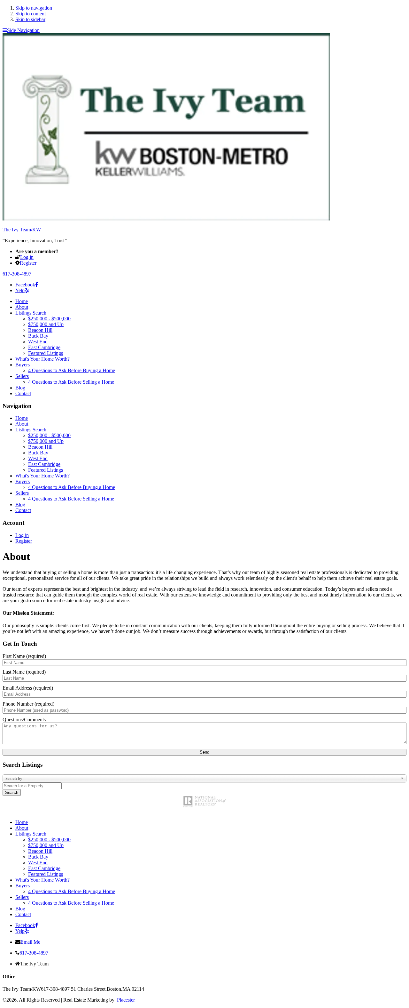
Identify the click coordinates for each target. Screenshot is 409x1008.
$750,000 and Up (46, 324)
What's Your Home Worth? (42, 359)
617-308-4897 (17, 273)
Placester (125, 1000)
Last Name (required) (24, 672)
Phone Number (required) (28, 704)
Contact (23, 393)
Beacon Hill (40, 330)
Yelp (20, 290)
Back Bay (38, 336)
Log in (27, 257)
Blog (20, 387)
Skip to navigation (33, 8)
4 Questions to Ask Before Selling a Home (71, 382)
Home (21, 301)
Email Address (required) (28, 688)
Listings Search (30, 313)
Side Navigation (23, 30)
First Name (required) (24, 656)
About (21, 307)
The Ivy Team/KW (22, 229)
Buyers (22, 364)
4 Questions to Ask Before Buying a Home (71, 370)
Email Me (30, 942)
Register (28, 263)
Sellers (22, 376)
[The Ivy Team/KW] (166, 218)
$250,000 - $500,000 (49, 318)
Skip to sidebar (30, 19)
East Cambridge (44, 347)
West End (38, 341)
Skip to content (30, 13)
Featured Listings (45, 353)
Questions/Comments (24, 719)
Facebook (25, 284)
